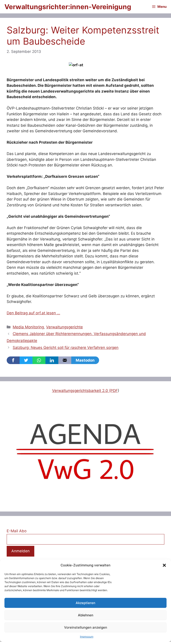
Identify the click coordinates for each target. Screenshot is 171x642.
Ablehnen (85, 615)
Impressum (86, 636)
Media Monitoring (28, 327)
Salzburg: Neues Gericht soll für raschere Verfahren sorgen (65, 347)
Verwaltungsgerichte (64, 327)
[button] (164, 565)
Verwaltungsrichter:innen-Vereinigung (67, 7)
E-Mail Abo (16, 531)
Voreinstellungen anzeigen (85, 627)
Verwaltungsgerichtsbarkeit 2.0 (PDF (85, 390)
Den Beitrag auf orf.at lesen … (33, 313)
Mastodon (85, 360)
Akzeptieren (85, 603)
